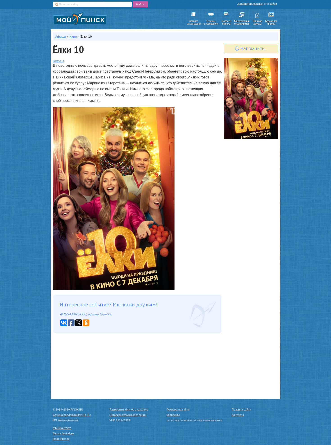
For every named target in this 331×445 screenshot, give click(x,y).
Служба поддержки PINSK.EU (72, 415)
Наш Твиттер (61, 438)
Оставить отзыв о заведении (127, 415)
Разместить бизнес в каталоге (128, 409)
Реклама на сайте (178, 409)
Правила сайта (241, 409)
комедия (58, 61)
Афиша (60, 36)
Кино (73, 36)
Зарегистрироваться (250, 3)
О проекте (173, 415)
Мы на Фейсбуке (63, 433)
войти (273, 3)
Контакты (238, 415)
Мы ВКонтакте (62, 428)
